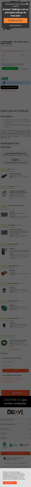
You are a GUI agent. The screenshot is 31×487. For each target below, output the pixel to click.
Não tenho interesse (15, 25)
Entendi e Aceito (9, 482)
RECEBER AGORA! (15, 20)
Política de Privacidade (19, 479)
